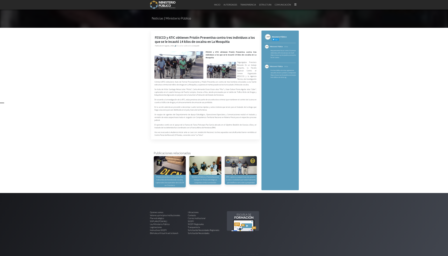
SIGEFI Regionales (196, 224)
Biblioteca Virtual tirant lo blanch (164, 233)
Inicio (217, 5)
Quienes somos (156, 212)
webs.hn (255, 254)
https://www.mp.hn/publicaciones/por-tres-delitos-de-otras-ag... (284, 76)
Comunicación (283, 5)
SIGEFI (191, 221)
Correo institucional (196, 218)
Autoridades (230, 5)
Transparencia (248, 5)
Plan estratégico (157, 218)
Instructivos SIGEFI (158, 230)
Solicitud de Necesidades (198, 233)
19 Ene (286, 46)
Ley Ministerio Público (160, 224)
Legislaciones (156, 227)
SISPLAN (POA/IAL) (158, 221)
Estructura (265, 5)
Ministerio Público (276, 46)
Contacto (192, 215)
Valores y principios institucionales (165, 215)
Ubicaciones (193, 212)
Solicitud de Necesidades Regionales (203, 230)
